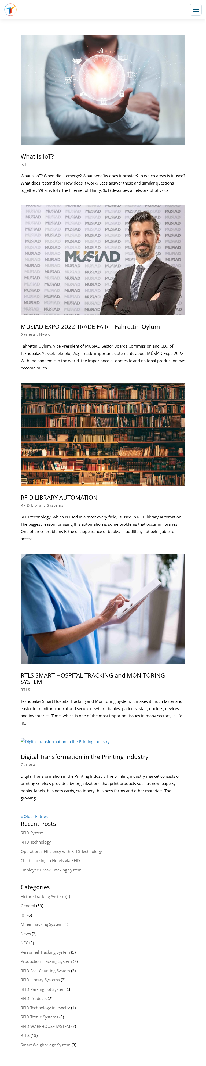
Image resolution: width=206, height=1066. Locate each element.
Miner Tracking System (41, 924)
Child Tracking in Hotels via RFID (50, 860)
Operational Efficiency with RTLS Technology (61, 851)
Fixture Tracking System (42, 896)
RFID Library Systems (42, 505)
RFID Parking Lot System (43, 989)
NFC (24, 942)
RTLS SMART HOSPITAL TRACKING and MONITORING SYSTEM (93, 678)
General (29, 334)
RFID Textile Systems (39, 1017)
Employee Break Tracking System (51, 870)
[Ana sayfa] (10, 9)
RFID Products (34, 998)
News (44, 334)
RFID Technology (36, 842)
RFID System (32, 832)
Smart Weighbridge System (46, 1044)
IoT (24, 164)
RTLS (25, 689)
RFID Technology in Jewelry (45, 1007)
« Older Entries (34, 816)
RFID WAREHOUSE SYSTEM (45, 1026)
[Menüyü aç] (196, 10)
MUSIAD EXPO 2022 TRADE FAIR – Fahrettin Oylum (90, 326)
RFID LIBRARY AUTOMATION (59, 497)
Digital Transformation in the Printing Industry (84, 756)
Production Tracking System (46, 961)
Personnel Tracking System (45, 952)
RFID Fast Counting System (45, 970)
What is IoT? (37, 156)
